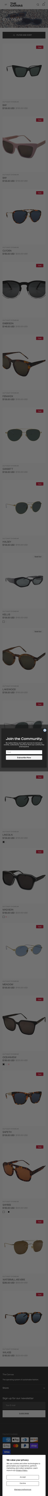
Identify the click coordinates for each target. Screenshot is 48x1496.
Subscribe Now (24, 758)
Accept (23, 1477)
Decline (23, 1483)
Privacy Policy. (22, 1471)
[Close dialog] (45, 730)
